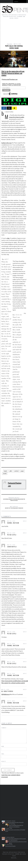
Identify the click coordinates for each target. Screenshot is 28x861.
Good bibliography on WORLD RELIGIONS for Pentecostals (14, 499)
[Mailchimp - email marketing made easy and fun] (10, 95)
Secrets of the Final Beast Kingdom (14, 507)
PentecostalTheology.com (9, 79)
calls (10, 471)
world (4, 473)
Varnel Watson (13, 523)
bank (5, 471)
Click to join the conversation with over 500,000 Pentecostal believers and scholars (12, 73)
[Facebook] (3, 108)
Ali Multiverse (7, 691)
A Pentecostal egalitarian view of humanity (14, 822)
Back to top (13, 857)
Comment (4, 727)
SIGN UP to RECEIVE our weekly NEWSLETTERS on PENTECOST (11, 84)
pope (22, 471)
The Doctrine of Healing (10, 846)
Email (2, 753)
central (16, 471)
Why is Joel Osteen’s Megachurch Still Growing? (15, 838)
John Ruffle (12, 547)
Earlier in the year (6, 143)
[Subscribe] (14, 108)
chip (8, 238)
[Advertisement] (14, 31)
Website (3, 761)
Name (2, 746)
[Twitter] (9, 108)
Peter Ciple (11, 535)
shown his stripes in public (16, 117)
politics (9, 44)
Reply (25, 521)
